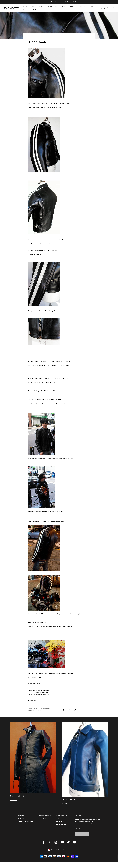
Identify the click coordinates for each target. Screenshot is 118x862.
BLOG (91, 6)
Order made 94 (68, 799)
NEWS (72, 6)
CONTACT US (60, 822)
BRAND (64, 6)
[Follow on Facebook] (43, 842)
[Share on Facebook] (63, 710)
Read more (13, 800)
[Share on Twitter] (69, 710)
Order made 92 (17, 796)
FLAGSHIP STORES (45, 816)
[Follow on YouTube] (62, 842)
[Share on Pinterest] (75, 710)
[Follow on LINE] (74, 842)
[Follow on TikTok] (68, 842)
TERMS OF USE (61, 825)
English (65, 849)
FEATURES (81, 6)
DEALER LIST (43, 819)
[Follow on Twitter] (49, 842)
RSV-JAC (46, 511)
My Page (25, 6)
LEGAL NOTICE (60, 834)
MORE (34, 9)
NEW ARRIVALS (53, 6)
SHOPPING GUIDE (61, 816)
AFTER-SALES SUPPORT (25, 822)
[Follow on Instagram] (56, 842)
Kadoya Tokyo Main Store (41, 694)
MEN (33, 6)
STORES (25, 9)
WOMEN (41, 6)
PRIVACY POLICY (61, 831)
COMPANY (21, 816)
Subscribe (82, 834)
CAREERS (21, 819)
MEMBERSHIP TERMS (63, 828)
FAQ (57, 819)
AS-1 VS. (58, 107)
